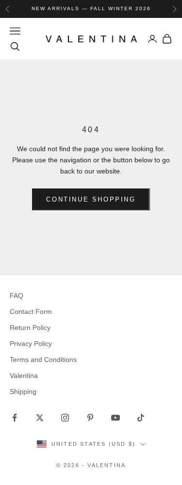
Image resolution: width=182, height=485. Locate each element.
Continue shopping (90, 199)
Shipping (23, 391)
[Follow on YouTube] (115, 417)
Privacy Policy (31, 343)
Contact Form (31, 311)
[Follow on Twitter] (40, 417)
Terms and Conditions (43, 359)
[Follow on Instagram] (65, 417)
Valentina (24, 375)
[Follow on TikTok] (141, 417)
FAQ (16, 295)
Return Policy (30, 327)
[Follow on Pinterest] (90, 417)
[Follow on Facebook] (14, 417)
